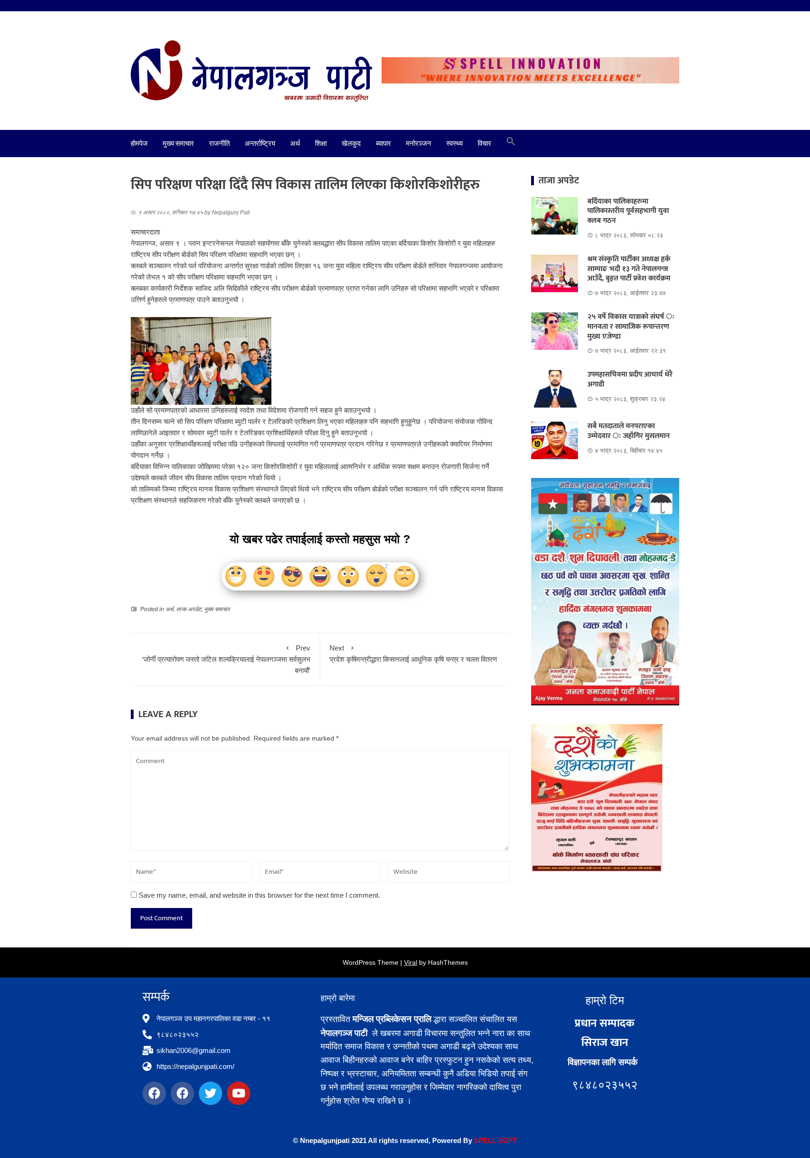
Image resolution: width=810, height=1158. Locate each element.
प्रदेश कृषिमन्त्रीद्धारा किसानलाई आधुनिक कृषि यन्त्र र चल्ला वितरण (413, 653)
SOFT (506, 1140)
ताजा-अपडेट (189, 609)
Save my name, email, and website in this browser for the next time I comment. (259, 895)
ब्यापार (383, 143)
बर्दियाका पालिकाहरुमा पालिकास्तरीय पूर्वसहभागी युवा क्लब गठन (628, 211)
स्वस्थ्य (454, 143)
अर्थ (295, 143)
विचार (484, 143)
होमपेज (139, 143)
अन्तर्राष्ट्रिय (260, 143)
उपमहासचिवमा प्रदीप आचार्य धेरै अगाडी (630, 379)
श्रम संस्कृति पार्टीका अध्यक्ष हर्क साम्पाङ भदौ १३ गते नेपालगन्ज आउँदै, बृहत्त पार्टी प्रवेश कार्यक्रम (628, 269)
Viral (410, 962)
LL (492, 1140)
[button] (511, 143)
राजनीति (219, 143)
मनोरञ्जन (418, 143)
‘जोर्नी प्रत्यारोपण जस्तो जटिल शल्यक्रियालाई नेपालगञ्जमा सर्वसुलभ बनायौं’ (226, 659)
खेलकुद (351, 143)
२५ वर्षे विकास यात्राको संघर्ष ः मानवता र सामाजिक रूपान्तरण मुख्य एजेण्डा (631, 326)
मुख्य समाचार (178, 143)
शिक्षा (321, 143)
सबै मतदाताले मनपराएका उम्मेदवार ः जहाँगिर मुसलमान (628, 431)
